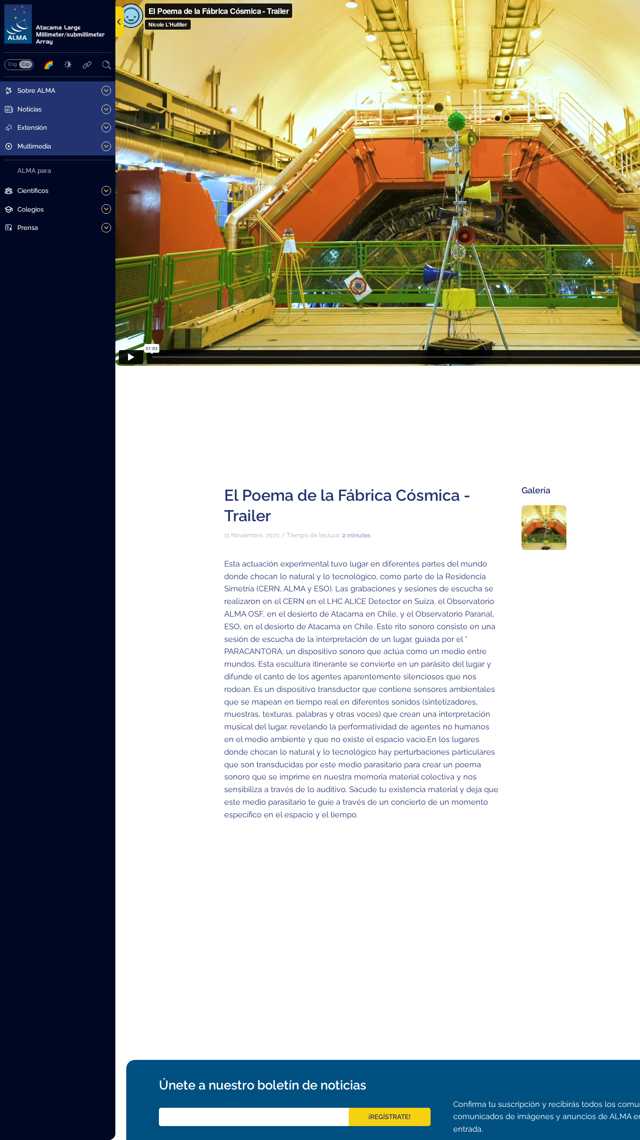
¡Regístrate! (389, 1117)
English (12, 64)
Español (26, 64)
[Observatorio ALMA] (57, 24)
